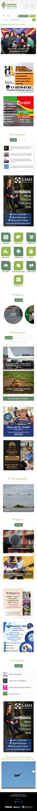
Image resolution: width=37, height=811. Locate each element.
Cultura (29, 338)
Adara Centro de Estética (17, 681)
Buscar (26, 6)
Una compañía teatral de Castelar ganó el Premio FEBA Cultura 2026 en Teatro (20, 160)
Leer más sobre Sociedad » (18, 398)
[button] (33, 314)
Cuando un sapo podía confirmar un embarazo (18, 389)
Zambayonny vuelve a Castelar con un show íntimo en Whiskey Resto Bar (20, 148)
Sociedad (9, 338)
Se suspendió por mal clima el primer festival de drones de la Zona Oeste (21, 154)
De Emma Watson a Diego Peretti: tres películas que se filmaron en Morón (18, 365)
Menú (32, 6)
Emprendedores (19, 338)
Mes (20, 140)
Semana (13, 140)
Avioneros (23, 341)
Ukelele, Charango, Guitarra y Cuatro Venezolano (18, 574)
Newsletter (5, 19)
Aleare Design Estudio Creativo (20, 687)
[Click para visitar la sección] (6, 237)
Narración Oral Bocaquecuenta (18, 548)
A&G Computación (15, 674)
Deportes (14, 341)
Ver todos (18, 300)
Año (25, 140)
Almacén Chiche (14, 694)
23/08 (13, 314)
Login (33, 16)
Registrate (24, 16)
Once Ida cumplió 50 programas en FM (18, 49)
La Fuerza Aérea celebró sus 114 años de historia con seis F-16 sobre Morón (21, 166)
